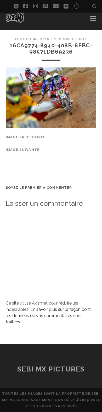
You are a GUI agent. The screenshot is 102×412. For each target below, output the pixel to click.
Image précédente (26, 137)
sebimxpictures (71, 39)
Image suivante (23, 150)
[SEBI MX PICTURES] (15, 20)
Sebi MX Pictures (51, 369)
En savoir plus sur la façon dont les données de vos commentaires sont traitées (48, 315)
